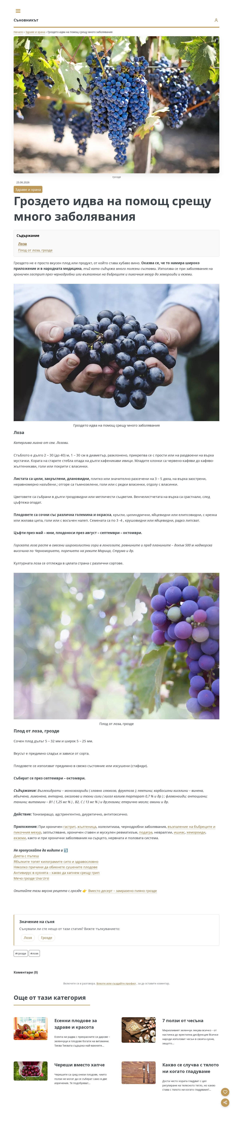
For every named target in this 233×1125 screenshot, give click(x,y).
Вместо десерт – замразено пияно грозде (122, 890)
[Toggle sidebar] (18, 11)
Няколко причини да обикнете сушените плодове (56, 867)
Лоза (22, 243)
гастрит (69, 826)
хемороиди (196, 832)
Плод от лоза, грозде (35, 250)
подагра (145, 832)
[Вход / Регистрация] (216, 20)
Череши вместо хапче (79, 1065)
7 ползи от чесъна (183, 1020)
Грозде (46, 937)
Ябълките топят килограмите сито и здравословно (56, 861)
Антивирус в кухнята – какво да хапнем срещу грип (57, 872)
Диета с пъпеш (26, 856)
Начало (18, 32)
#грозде (20, 953)
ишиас (179, 832)
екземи (20, 838)
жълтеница (86, 826)
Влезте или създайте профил (116, 983)
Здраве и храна (35, 32)
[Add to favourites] (225, 1092)
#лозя (34, 953)
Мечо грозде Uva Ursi (31, 878)
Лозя (28, 937)
